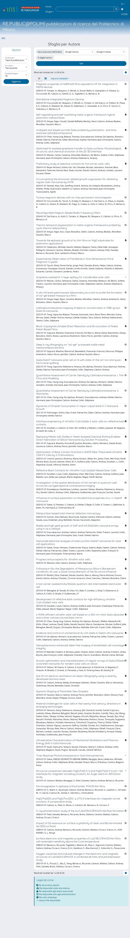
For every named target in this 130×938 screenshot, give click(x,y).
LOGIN (124, 14)
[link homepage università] (30, 9)
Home (48, 6)
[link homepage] (9, 9)
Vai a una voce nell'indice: (50, 51)
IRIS (3, 38)
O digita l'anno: (45, 57)
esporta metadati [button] (59, 78)
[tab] (39, 78)
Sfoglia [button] (48, 11)
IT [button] (122, 4)
